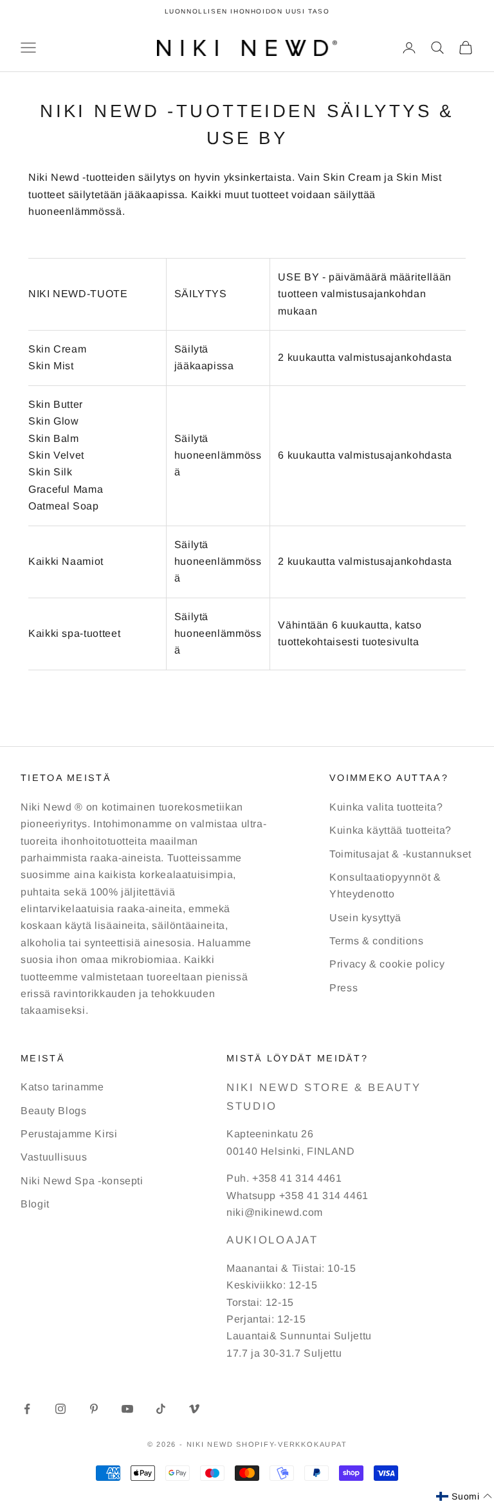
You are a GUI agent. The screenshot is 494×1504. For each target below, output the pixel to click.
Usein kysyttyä (365, 917)
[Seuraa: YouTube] (127, 1408)
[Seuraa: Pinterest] (93, 1408)
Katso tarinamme (62, 1086)
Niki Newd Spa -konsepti (82, 1180)
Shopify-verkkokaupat (291, 1444)
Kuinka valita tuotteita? (386, 807)
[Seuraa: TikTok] (160, 1408)
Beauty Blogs (54, 1110)
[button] (464, 1496)
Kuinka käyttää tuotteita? (390, 830)
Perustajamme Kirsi (69, 1133)
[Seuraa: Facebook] (27, 1408)
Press (343, 987)
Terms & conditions (376, 940)
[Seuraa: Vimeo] (194, 1408)
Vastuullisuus (54, 1156)
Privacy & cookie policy (387, 963)
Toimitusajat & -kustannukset (400, 853)
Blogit (35, 1203)
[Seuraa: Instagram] (60, 1408)
